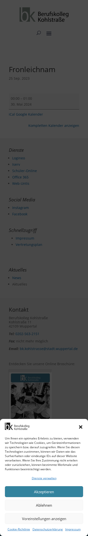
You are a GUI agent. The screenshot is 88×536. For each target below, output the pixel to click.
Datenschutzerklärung (48, 529)
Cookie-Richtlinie (19, 529)
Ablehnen (44, 505)
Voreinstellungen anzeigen (44, 518)
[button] (80, 427)
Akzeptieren (44, 491)
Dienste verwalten (44, 478)
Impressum (73, 529)
